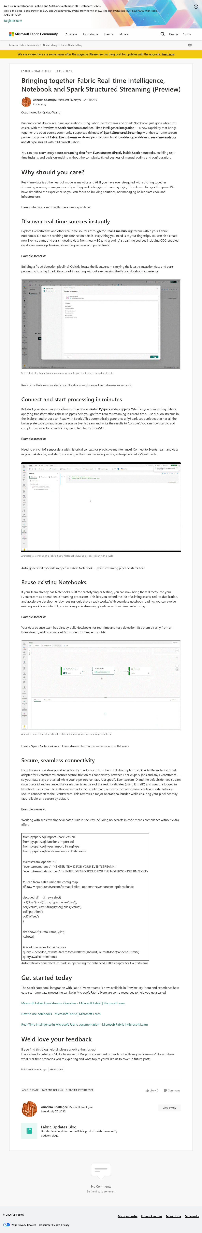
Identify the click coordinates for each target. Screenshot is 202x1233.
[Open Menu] (190, 45)
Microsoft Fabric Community (24, 44)
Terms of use (173, 1216)
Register (174, 34)
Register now (13, 20)
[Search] (162, 34)
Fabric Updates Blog (71, 44)
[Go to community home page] (33, 34)
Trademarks (192, 1216)
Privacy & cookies (151, 1216)
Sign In (187, 34)
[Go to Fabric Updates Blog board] (29, 1131)
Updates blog (50, 44)
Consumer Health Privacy (54, 1224)
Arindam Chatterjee (45, 100)
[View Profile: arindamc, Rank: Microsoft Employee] (26, 102)
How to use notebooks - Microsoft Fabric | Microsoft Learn (61, 1014)
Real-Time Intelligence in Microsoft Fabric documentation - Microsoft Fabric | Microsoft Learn (84, 1024)
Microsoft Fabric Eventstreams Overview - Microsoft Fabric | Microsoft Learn (73, 1003)
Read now (168, 54)
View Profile (170, 1108)
